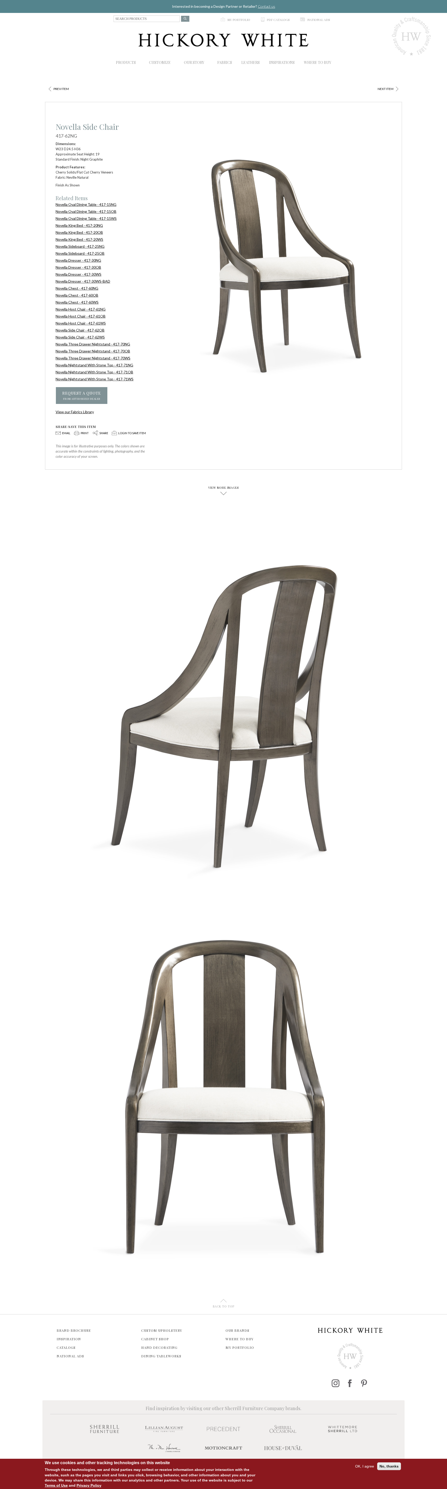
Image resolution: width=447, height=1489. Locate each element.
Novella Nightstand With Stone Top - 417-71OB (94, 372)
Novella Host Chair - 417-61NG (81, 309)
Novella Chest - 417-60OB (77, 295)
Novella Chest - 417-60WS (77, 302)
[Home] (224, 40)
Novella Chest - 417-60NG (77, 288)
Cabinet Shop (155, 1339)
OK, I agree (364, 1466)
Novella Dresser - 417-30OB (78, 267)
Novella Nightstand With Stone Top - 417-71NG (94, 365)
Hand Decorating (159, 1347)
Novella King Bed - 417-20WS (79, 239)
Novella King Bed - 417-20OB (79, 232)
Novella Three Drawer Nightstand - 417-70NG (93, 344)
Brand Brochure (74, 1330)
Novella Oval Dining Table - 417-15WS (86, 218)
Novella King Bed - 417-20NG (79, 225)
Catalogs (66, 1347)
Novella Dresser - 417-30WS (78, 274)
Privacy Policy (89, 1485)
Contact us (266, 6)
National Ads (70, 1356)
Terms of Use (56, 1485)
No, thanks (389, 1466)
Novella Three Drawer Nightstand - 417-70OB (93, 351)
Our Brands (237, 1330)
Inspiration (69, 1339)
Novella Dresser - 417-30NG (78, 260)
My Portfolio (240, 1347)
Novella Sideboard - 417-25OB (80, 253)
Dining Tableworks (161, 1356)
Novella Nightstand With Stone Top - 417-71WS (94, 379)
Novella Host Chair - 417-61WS (81, 323)
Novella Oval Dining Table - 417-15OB (86, 211)
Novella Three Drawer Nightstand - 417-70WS (93, 358)
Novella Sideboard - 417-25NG (80, 246)
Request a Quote (81, 395)
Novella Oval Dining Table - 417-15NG (86, 204)
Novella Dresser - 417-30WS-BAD (83, 281)
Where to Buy (240, 1339)
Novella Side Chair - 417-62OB (80, 330)
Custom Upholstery (161, 1330)
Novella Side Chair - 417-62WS (80, 337)
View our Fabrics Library (75, 412)
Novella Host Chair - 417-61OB (81, 316)
